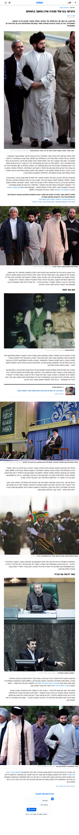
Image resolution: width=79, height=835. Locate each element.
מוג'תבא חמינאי (70, 786)
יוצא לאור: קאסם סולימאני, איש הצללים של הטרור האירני (53, 202)
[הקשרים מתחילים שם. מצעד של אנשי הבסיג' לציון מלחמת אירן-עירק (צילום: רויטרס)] (39, 526)
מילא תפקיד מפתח (14, 187)
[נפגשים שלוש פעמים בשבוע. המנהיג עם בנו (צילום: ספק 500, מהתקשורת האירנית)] (39, 237)
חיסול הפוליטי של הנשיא (60, 686)
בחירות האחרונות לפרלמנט (47, 683)
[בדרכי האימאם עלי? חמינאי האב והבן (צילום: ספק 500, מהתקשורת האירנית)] (39, 737)
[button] (69, 2)
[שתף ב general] (6, 3)
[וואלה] (39, 3)
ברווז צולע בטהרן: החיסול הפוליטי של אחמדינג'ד (57, 199)
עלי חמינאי (63, 786)
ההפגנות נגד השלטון (62, 190)
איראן (57, 786)
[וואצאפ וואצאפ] (10, 3)
